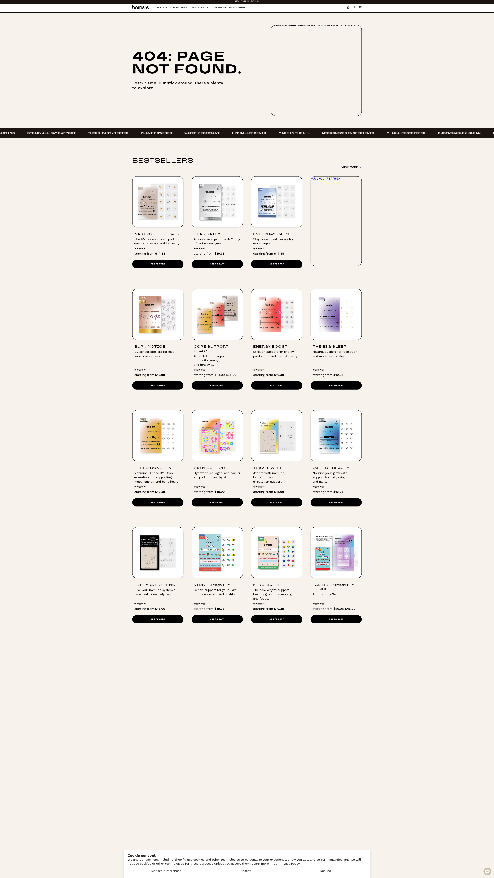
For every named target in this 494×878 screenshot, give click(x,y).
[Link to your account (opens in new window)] (348, 7)
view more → (351, 167)
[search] (354, 7)
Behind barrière (237, 7)
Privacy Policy (290, 863)
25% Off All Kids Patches (247, 1)
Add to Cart (158, 264)
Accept (246, 871)
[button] (360, 7)
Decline (325, 871)
